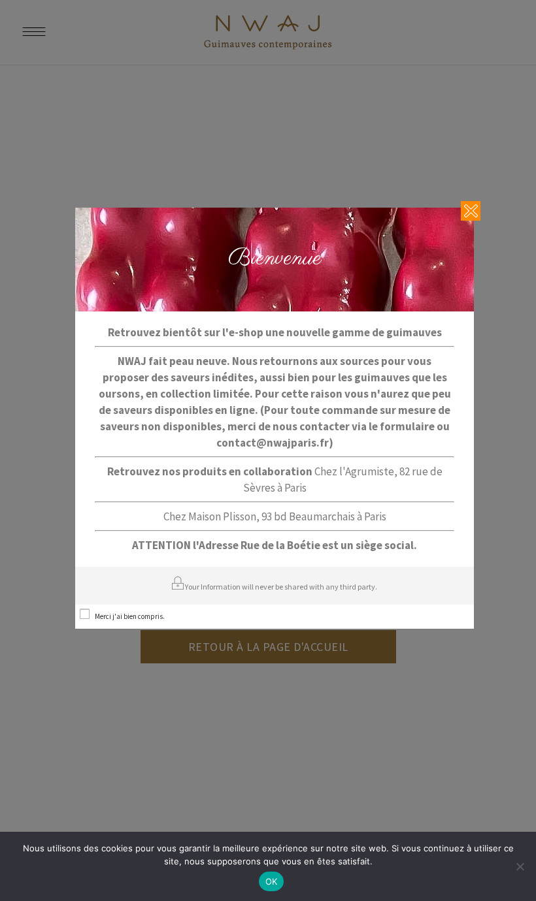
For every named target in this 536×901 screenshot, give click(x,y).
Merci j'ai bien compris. (130, 616)
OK (271, 881)
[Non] (519, 866)
